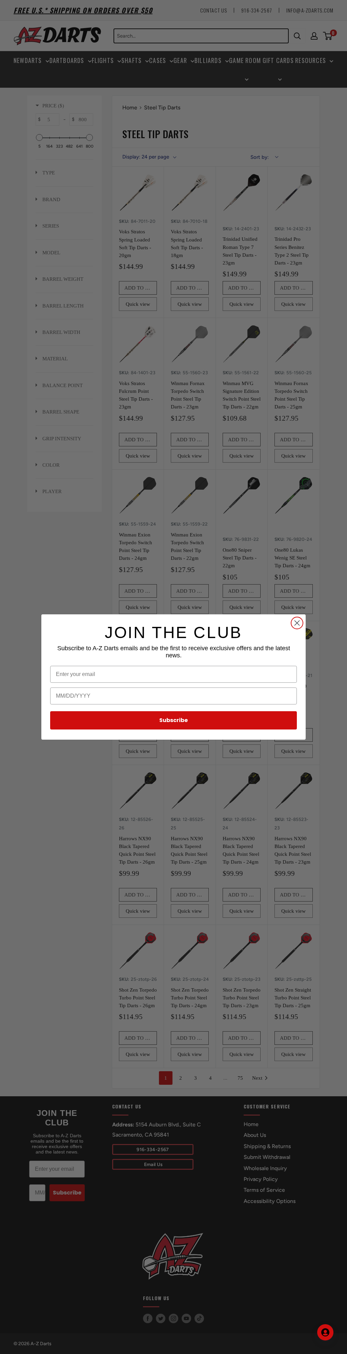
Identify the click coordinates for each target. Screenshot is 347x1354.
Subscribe (173, 720)
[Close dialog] (297, 623)
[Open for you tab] (325, 1332)
